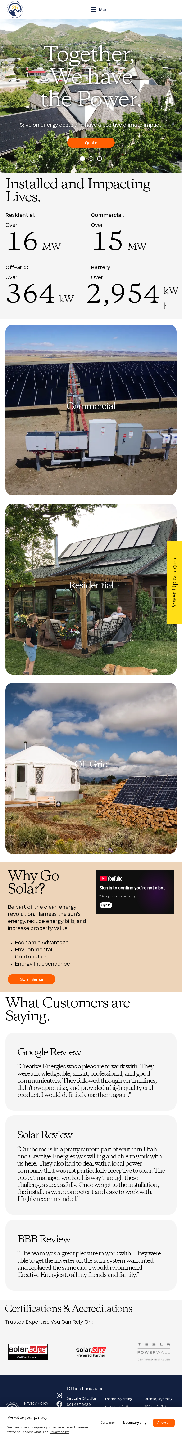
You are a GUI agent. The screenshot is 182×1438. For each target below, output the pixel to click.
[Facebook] (59, 1404)
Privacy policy (59, 1432)
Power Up (175, 582)
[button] (82, 158)
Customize (108, 1422)
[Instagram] (59, 1395)
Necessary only (134, 1422)
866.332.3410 (155, 1405)
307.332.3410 (116, 1405)
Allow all (163, 1422)
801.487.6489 (79, 1404)
